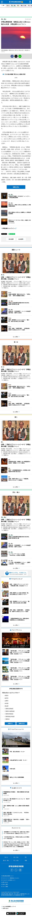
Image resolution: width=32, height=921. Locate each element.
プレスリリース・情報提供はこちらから (10, 878)
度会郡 (6, 706)
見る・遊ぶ (13, 5)
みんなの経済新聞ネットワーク (16, 901)
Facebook (11, 870)
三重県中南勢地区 (10, 711)
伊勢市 (6, 695)
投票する (10, 723)
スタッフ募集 (5, 886)
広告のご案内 (5, 884)
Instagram (20, 870)
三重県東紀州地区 (10, 716)
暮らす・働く (23, 5)
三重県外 (7, 719)
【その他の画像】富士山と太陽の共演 (14, 74)
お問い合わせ (5, 882)
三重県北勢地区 (9, 708)
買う (18, 5)
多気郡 (6, 703)
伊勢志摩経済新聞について (7, 875)
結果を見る (22, 723)
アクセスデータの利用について (8, 880)
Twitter (16, 870)
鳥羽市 (6, 698)
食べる (8, 5)
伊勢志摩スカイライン (8, 228)
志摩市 (6, 700)
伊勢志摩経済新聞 (15, 2)
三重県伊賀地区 (9, 714)
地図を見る (16, 187)
